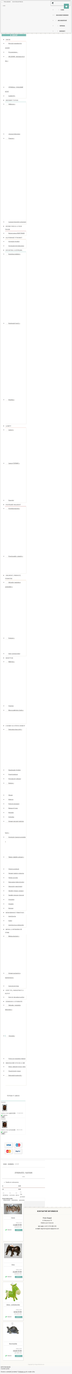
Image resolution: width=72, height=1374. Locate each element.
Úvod (5, 1164)
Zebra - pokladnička (13, 1305)
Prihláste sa (21, 1372)
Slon (13, 1264)
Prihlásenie (7, 1)
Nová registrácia (17, 1)
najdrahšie (15, 1200)
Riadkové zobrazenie (12, 1182)
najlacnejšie (6, 1200)
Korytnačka (13, 1343)
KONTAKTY (62, 31)
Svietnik (3, 1102)
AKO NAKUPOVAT (62, 20)
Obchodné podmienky (62, 15)
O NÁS (62, 9)
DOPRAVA (62, 25)
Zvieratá (11, 1164)
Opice (13, 1218)
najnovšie (21, 1200)
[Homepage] (56, 4)
